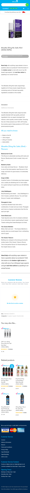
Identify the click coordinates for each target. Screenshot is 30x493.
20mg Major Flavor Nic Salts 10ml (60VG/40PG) (21, 408)
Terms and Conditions (6, 447)
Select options (3, 388)
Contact (3, 440)
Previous (1, 29)
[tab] (15, 104)
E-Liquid (9, 316)
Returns (3, 444)
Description (4, 104)
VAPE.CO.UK (4, 456)
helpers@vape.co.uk (20, 464)
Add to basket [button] (3, 348)
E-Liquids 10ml (15, 316)
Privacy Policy (4, 449)
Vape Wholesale (5, 452)
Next (28, 29)
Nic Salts (21, 316)
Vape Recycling (5, 454)
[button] (27, 4)
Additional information (7, 108)
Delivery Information (6, 442)
